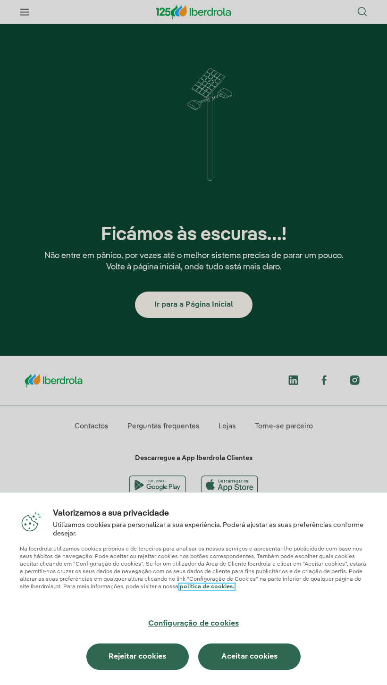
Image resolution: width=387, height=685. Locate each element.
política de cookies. (207, 587)
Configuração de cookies (193, 623)
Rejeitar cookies (137, 656)
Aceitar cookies (249, 656)
